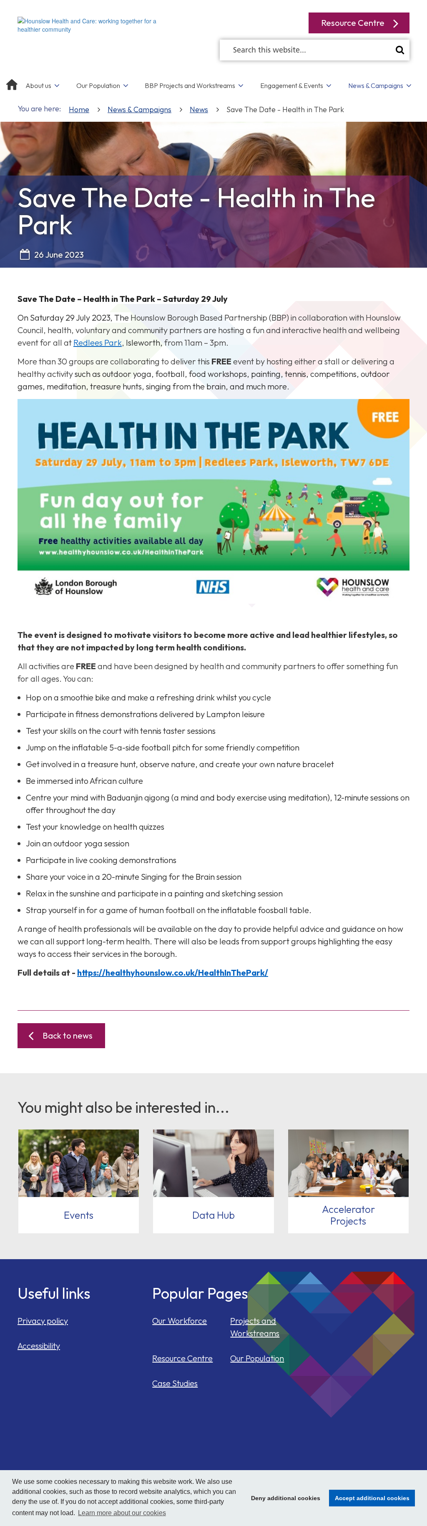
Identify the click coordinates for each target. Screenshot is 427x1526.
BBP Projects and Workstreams (190, 85)
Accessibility (39, 1345)
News (199, 109)
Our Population (98, 85)
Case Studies (175, 1383)
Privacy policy (43, 1320)
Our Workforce (179, 1320)
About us (38, 85)
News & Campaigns (375, 85)
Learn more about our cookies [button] (122, 1512)
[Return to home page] (95, 24)
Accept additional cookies (369, 1498)
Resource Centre (182, 1358)
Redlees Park (97, 342)
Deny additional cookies (283, 1498)
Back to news (68, 1035)
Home (79, 109)
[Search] (399, 50)
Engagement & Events (291, 85)
